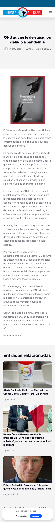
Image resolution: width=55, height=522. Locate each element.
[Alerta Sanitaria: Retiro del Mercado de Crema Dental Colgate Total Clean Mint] (27, 375)
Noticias (46, 49)
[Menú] (50, 12)
